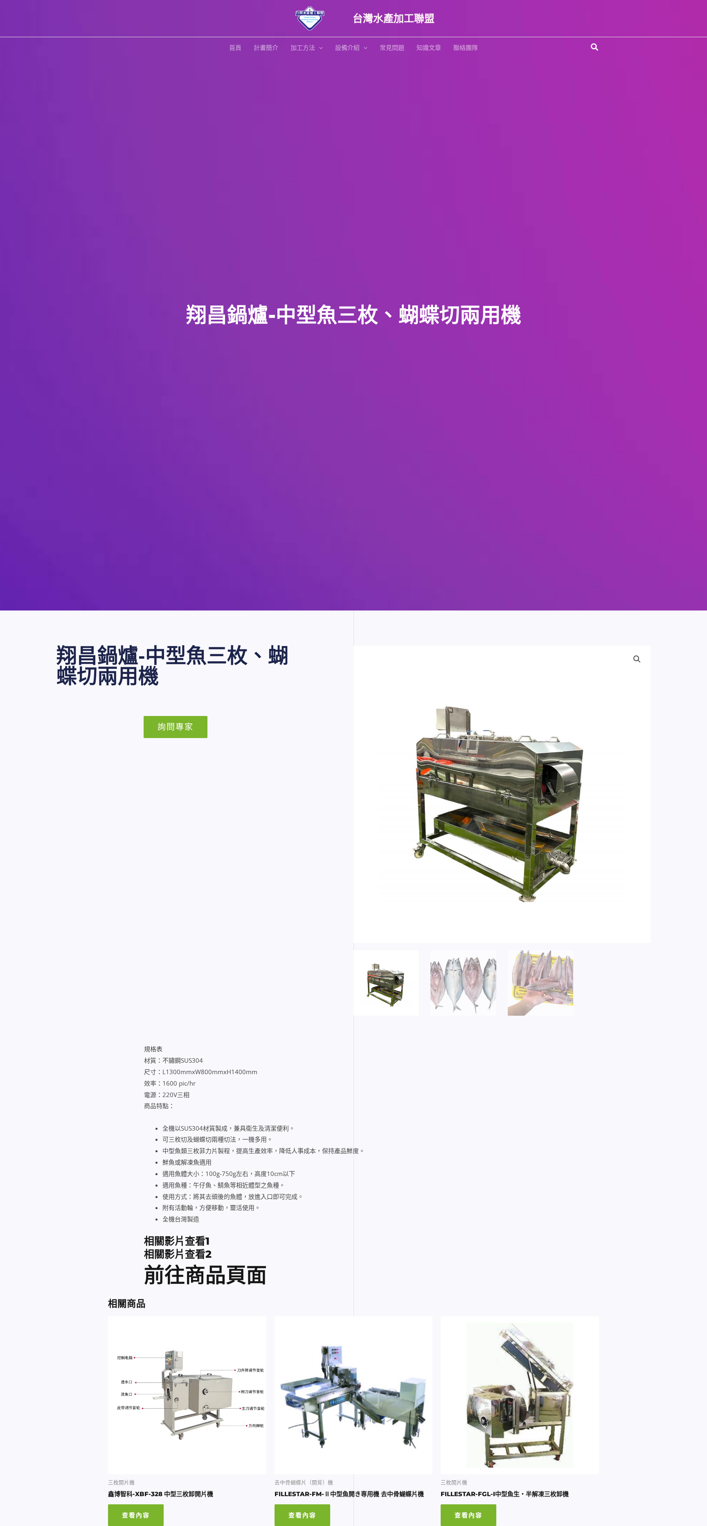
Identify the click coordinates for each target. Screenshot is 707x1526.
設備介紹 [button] (347, 47)
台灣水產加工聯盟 (394, 18)
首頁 (235, 47)
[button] (319, 47)
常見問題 (392, 47)
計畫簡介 (266, 47)
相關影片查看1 (176, 1241)
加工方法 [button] (302, 47)
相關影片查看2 (178, 1254)
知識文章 (429, 47)
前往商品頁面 (205, 1275)
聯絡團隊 (465, 47)
